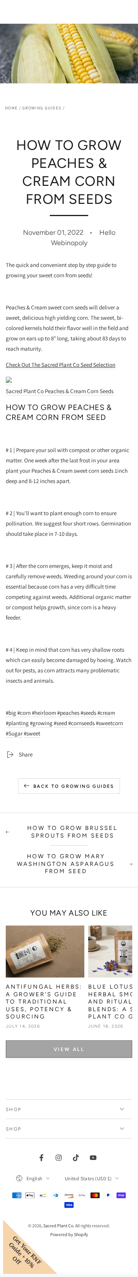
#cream (106, 712)
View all (69, 1049)
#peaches (68, 712)
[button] (69, 386)
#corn (24, 712)
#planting (17, 723)
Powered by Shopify (69, 1234)
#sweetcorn (109, 723)
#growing (41, 723)
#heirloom (44, 712)
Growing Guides (41, 108)
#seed (60, 723)
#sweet (32, 733)
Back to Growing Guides (73, 786)
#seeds (88, 712)
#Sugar (14, 733)
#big (11, 712)
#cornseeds (81, 723)
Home (11, 108)
